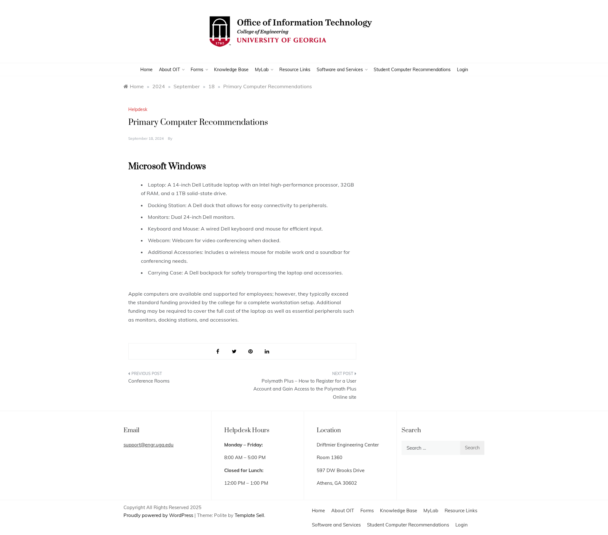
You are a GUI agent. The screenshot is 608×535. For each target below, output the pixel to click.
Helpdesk (137, 109)
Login (462, 69)
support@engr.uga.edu (149, 445)
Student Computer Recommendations (412, 69)
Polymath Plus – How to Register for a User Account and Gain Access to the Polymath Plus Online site (304, 389)
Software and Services (340, 69)
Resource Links (294, 69)
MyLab (262, 69)
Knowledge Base (231, 69)
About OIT (169, 69)
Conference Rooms (148, 381)
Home (146, 69)
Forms (197, 69)
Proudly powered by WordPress (159, 515)
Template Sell (249, 515)
